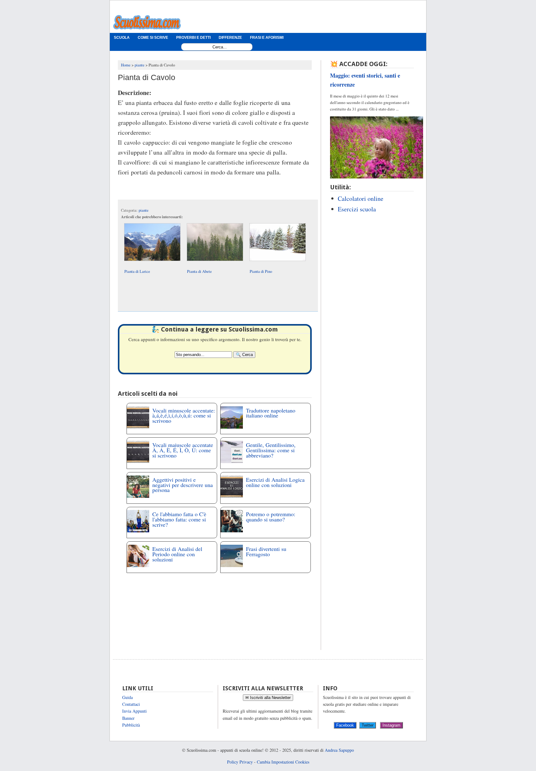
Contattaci (131, 704)
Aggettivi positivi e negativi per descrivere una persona (182, 485)
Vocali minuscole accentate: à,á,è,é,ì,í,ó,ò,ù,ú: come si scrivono (183, 416)
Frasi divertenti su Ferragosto (266, 551)
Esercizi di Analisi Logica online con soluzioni (275, 482)
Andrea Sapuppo (339, 750)
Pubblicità (131, 725)
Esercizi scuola (357, 209)
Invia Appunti (134, 711)
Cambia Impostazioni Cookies (283, 762)
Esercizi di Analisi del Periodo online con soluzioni (177, 554)
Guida (127, 697)
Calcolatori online (360, 198)
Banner (128, 718)
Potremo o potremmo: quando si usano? (270, 516)
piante (144, 210)
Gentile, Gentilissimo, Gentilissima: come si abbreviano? (271, 450)
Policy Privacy (240, 762)
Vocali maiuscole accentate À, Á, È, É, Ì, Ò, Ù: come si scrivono (182, 450)
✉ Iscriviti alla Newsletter (268, 697)
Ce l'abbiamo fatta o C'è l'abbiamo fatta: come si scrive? (179, 519)
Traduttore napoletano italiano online (270, 413)
